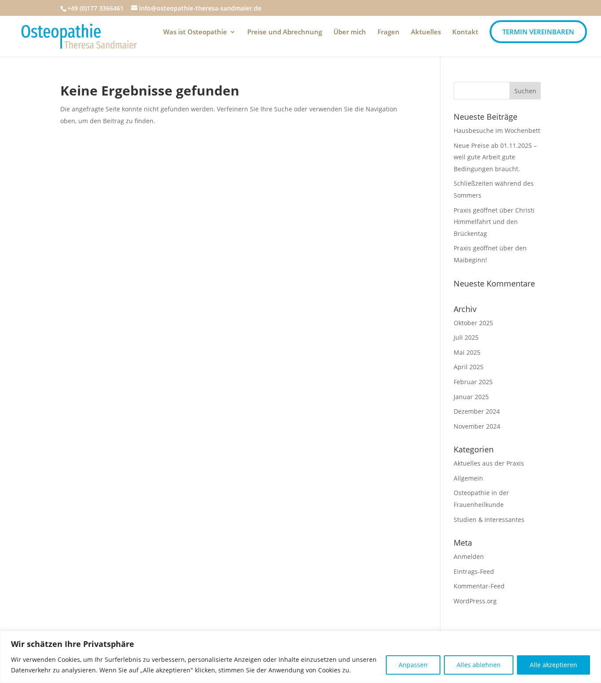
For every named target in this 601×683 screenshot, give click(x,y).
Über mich (349, 32)
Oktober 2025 (473, 323)
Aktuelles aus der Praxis (489, 463)
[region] (300, 657)
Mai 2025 (467, 352)
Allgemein (468, 478)
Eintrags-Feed (474, 571)
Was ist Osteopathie (195, 32)
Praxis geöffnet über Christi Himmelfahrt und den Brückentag (494, 222)
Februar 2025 (473, 382)
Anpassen (413, 665)
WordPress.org (475, 601)
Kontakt (465, 32)
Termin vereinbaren (538, 31)
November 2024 (477, 426)
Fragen (388, 32)
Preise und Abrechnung (284, 32)
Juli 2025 (466, 337)
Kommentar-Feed (479, 586)
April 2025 (469, 367)
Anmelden (469, 556)
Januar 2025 (471, 397)
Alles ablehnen (479, 665)
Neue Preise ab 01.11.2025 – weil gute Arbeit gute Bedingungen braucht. (495, 157)
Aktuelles (426, 32)
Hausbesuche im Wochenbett (497, 130)
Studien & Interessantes (489, 519)
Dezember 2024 (477, 411)
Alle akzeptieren (553, 665)
